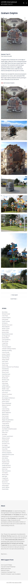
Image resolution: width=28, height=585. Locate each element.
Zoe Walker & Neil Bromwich (9, 429)
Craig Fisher (5, 343)
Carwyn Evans (5, 440)
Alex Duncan (5, 396)
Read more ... (4, 554)
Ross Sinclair (5, 341)
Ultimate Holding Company (9, 348)
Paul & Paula (5, 456)
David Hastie (5, 489)
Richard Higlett (6, 427)
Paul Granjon (5, 416)
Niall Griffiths (5, 330)
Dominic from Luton (7, 325)
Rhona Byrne (5, 441)
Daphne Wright (6, 447)
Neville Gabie (5, 418)
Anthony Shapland (6, 452)
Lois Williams (5, 480)
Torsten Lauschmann (7, 436)
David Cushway (6, 321)
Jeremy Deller (5, 332)
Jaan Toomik (5, 430)
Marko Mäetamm (6, 412)
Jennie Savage (5, 425)
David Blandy (5, 368)
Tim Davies (5, 472)
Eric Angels (5, 445)
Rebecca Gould (5, 438)
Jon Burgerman (6, 336)
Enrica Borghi (5, 463)
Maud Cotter (5, 474)
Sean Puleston (5, 376)
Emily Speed (15, 295)
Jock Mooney (5, 370)
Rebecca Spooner (6, 405)
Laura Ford (5, 392)
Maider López (5, 389)
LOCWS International (9, 2)
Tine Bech (4, 407)
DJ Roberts (5, 323)
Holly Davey (5, 383)
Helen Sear (5, 432)
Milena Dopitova (6, 421)
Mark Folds (5, 381)
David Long (5, 365)
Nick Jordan (5, 345)
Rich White (4, 312)
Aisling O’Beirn (6, 410)
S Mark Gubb (5, 385)
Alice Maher (5, 458)
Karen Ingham (5, 487)
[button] (23, 3)
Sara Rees (4, 434)
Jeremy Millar (5, 337)
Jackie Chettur (5, 401)
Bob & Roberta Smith (7, 334)
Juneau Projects (6, 354)
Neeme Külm (5, 414)
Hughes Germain (6, 467)
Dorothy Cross (6, 443)
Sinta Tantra (5, 363)
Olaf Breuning (5, 357)
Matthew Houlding (7, 350)
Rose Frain (4, 469)
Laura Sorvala (5, 352)
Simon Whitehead (6, 403)
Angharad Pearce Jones (8, 454)
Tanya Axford (5, 423)
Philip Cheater (5, 359)
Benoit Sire (5, 482)
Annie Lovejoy (5, 460)
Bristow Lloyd (5, 379)
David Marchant (6, 374)
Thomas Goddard (6, 347)
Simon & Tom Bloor (7, 394)
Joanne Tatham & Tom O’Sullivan (10, 367)
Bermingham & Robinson (8, 398)
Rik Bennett (5, 378)
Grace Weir (5, 449)
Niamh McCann (6, 399)
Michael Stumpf (6, 314)
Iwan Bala (4, 476)
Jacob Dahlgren (6, 356)
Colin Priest (13, 299)
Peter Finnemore (6, 471)
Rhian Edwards (6, 326)
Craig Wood (5, 478)
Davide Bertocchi (6, 465)
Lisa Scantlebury (6, 339)
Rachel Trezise (5, 328)
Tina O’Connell (6, 483)
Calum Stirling (5, 409)
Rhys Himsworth (6, 390)
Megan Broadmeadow (7, 420)
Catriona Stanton (6, 451)
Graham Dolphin (6, 317)
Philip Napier (5, 485)
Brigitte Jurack (5, 461)
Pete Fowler (5, 361)
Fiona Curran (5, 372)
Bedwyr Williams (6, 387)
